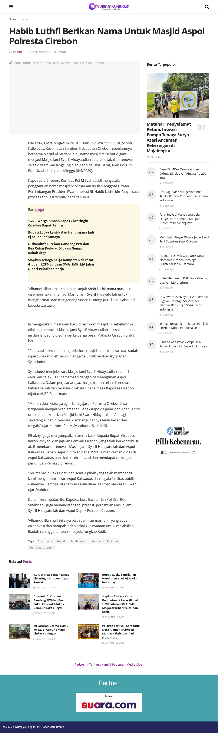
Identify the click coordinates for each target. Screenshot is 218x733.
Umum (24, 19)
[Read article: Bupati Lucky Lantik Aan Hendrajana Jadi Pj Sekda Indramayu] (88, 580)
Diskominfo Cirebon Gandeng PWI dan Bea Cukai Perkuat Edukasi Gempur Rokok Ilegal (58, 248)
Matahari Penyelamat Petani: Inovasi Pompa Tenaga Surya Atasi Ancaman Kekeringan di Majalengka (169, 137)
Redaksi (80, 664)
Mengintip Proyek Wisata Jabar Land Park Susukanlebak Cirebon (184, 239)
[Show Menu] (11, 6)
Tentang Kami (99, 664)
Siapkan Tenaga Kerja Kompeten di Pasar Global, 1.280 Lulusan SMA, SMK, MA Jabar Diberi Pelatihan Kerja (61, 264)
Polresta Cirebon (41, 547)
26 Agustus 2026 (114, 617)
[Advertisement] (84, 317)
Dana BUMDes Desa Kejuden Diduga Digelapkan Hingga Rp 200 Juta (182, 173)
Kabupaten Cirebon (105, 541)
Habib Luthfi (78, 541)
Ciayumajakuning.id (51, 541)
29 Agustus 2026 (45, 587)
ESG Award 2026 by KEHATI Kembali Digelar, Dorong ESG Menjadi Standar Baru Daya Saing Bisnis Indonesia (184, 303)
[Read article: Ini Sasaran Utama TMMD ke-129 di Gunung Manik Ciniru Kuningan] (19, 631)
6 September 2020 (40, 52)
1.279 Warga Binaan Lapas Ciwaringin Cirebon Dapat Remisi (58, 223)
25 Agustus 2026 (114, 642)
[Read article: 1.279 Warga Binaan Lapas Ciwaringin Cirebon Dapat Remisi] (19, 580)
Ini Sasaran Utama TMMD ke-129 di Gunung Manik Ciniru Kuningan (51, 629)
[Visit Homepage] (109, 6)
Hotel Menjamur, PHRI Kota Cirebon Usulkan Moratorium (183, 280)
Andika (18, 52)
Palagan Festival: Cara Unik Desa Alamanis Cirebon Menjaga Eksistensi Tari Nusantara (121, 631)
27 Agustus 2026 (45, 613)
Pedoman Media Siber (128, 664)
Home (12, 19)
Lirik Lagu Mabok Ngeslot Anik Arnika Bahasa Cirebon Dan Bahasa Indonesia (183, 196)
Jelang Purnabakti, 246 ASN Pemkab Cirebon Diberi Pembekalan (183, 326)
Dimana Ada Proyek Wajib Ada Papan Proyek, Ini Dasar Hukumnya (183, 344)
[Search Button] (207, 6)
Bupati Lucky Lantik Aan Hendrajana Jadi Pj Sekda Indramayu (119, 578)
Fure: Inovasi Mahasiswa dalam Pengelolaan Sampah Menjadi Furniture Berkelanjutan (180, 218)
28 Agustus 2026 (114, 587)
